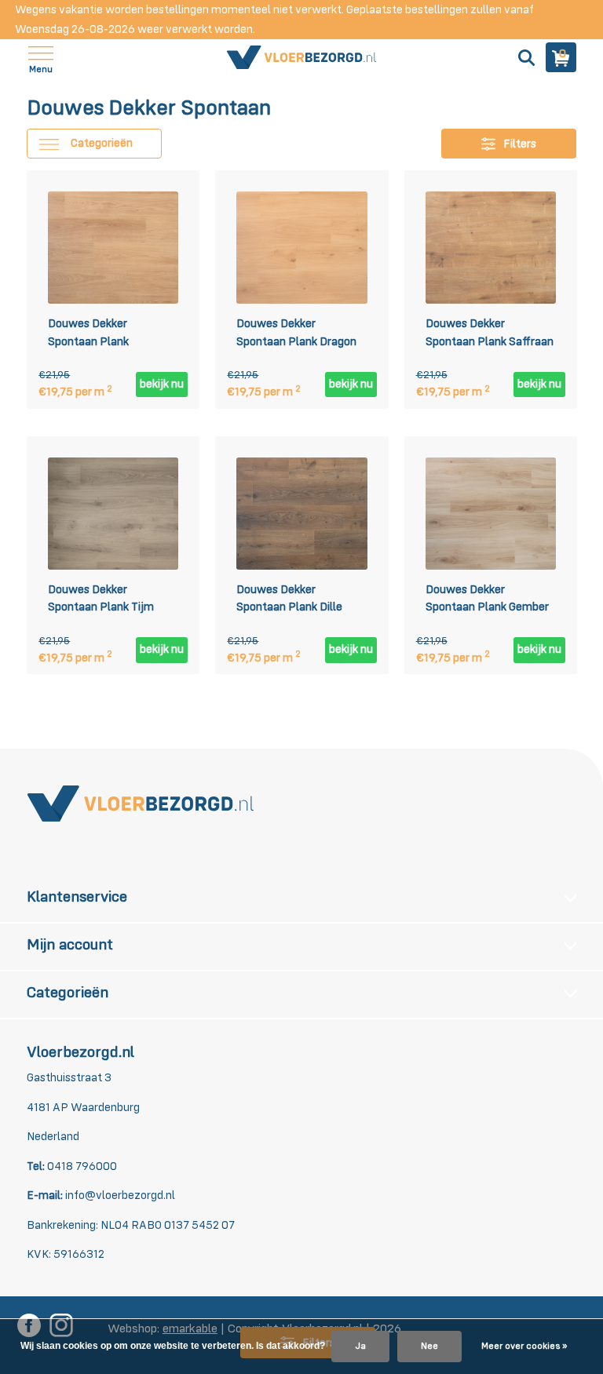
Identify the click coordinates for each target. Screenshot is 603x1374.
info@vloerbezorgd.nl (120, 1195)
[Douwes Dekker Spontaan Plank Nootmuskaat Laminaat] (113, 247)
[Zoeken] (524, 57)
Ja (360, 1346)
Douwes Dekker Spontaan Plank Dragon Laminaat (296, 335)
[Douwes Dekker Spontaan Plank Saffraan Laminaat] (491, 247)
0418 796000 (81, 1166)
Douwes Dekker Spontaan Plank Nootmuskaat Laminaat (108, 335)
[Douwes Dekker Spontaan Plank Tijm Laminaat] (113, 513)
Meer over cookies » (524, 1346)
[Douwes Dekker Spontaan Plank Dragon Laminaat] (301, 247)
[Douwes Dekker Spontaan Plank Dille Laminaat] (301, 513)
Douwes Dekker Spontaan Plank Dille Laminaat (289, 601)
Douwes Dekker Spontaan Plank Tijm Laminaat (101, 601)
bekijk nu (162, 384)
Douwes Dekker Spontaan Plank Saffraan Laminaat (490, 335)
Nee (429, 1346)
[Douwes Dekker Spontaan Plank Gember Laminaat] (491, 513)
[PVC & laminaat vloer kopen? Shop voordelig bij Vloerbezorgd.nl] (301, 57)
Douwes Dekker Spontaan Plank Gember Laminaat (487, 601)
